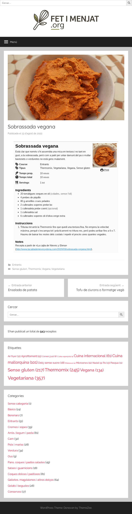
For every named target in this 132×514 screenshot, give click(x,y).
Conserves (14, 491)
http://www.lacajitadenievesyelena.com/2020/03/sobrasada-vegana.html (53, 249)
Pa (106, 362)
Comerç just (49, 356)
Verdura (13, 450)
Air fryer (14, 356)
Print (106, 169)
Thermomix (34, 269)
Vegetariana (58, 269)
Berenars (13, 415)
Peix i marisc (16, 444)
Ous (10, 456)
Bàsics (12, 409)
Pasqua (116, 362)
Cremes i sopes (17, 427)
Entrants (16, 264)
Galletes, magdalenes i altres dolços (31, 479)
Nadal (97, 363)
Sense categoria (18, 403)
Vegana (46, 269)
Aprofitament (31, 356)
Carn (11, 438)
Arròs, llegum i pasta (20, 432)
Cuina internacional (93, 356)
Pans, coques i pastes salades (26, 462)
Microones (84, 362)
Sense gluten (19, 269)
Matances (70, 363)
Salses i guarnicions (20, 468)
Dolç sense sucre (51, 362)
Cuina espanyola (65, 356)
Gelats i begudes (18, 485)
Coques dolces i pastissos (24, 474)
